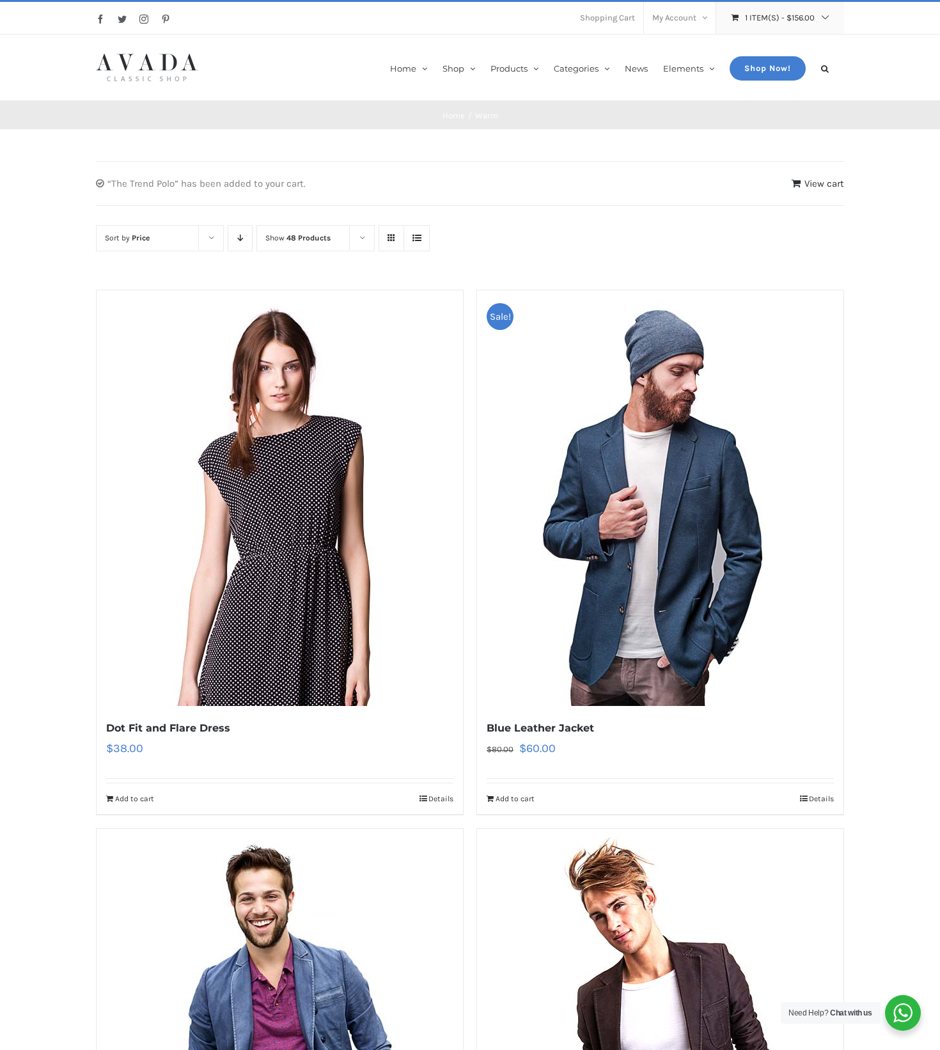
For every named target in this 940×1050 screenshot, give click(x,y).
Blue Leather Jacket (540, 728)
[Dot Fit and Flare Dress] (280, 498)
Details (440, 798)
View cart (824, 183)
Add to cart (134, 798)
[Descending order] (240, 238)
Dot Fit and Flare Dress (168, 728)
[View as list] (416, 238)
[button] (825, 67)
